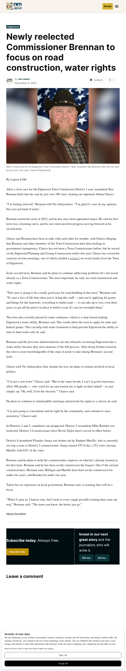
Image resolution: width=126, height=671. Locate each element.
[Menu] (117, 6)
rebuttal (75, 258)
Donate (107, 6)
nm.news (24, 79)
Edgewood (13, 26)
